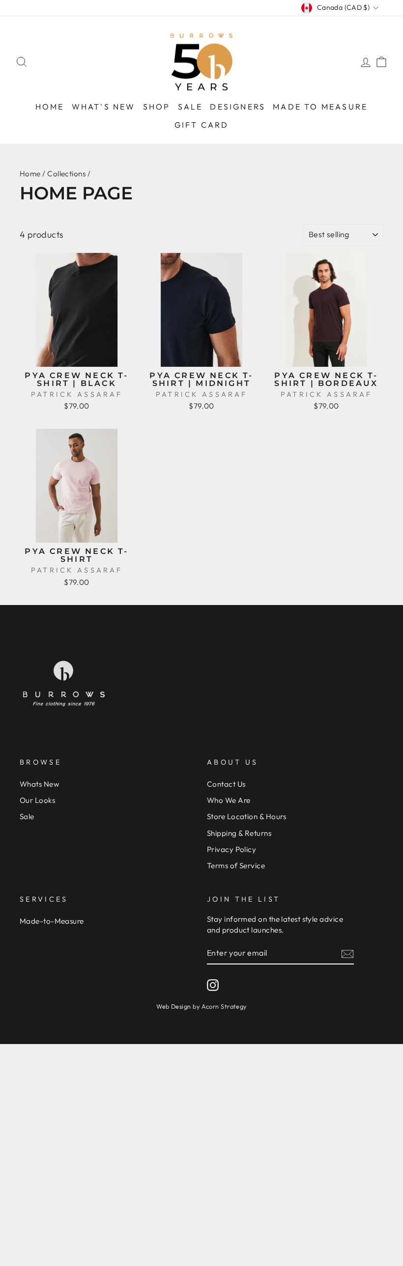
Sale (190, 106)
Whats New (39, 784)
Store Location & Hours (247, 816)
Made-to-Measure (52, 921)
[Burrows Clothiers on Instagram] (213, 985)
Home (49, 106)
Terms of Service (236, 865)
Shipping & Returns (239, 833)
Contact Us (226, 784)
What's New (104, 106)
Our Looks (37, 800)
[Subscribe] (347, 953)
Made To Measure (320, 106)
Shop (157, 106)
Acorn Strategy (224, 1006)
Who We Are (229, 800)
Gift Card (201, 125)
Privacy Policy (231, 849)
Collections (66, 173)
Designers (237, 106)
